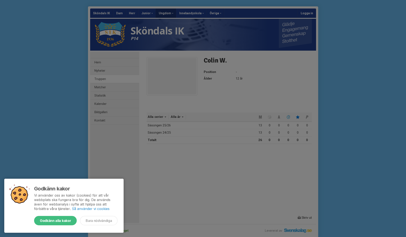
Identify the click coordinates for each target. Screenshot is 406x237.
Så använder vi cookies (91, 209)
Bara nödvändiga (99, 220)
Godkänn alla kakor (55, 220)
